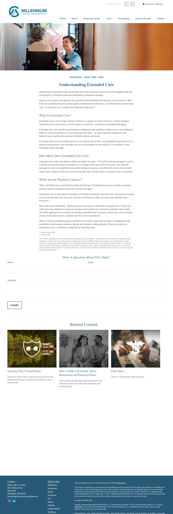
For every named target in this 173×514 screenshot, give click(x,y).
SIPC (81, 507)
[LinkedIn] (126, 4)
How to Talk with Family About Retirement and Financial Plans (78, 373)
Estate (50, 491)
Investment (52, 488)
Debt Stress (118, 371)
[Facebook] (132, 4)
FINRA (76, 507)
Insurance (52, 495)
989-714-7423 (115, 4)
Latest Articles (54, 508)
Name (10, 262)
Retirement (52, 485)
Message (11, 280)
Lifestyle (51, 505)
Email (90, 262)
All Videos (52, 512)
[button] (62, 18)
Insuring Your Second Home (24, 371)
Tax (49, 498)
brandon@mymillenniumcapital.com (22, 496)
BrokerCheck (121, 483)
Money (51, 501)
